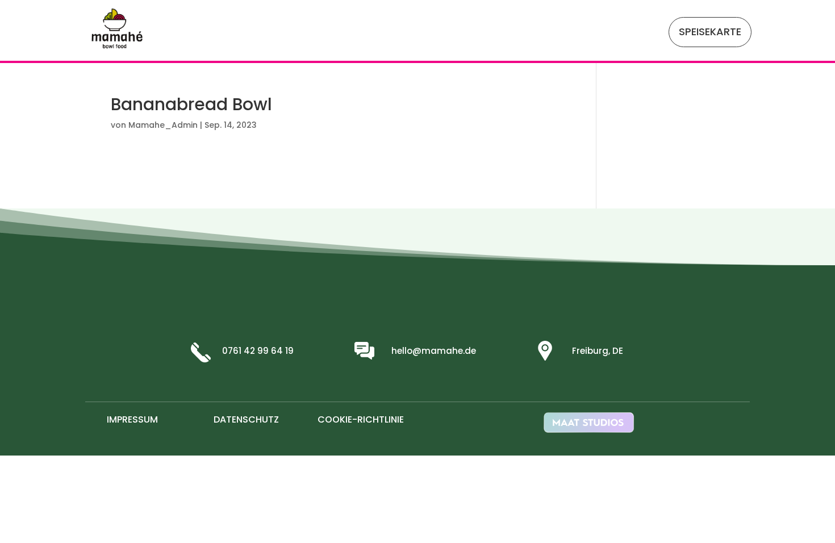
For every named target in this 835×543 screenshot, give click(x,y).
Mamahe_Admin (163, 125)
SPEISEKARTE (710, 31)
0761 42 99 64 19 (258, 351)
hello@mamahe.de (433, 351)
